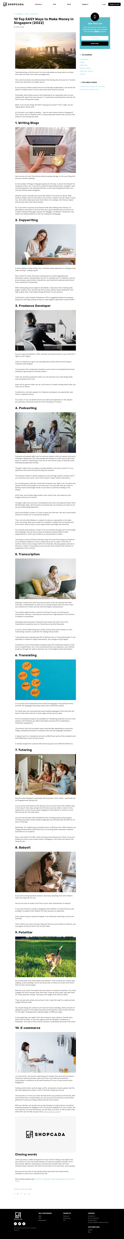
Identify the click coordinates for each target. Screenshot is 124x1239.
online (57, 1112)
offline (45, 1112)
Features (66, 1216)
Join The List (95, 23)
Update (82, 74)
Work (69, 4)
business (51, 1112)
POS (40, 1218)
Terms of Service (93, 1218)
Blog (89, 1232)
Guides (27, 14)
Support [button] (85, 4)
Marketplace (42, 1220)
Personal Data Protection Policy (98, 1222)
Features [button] (38, 4)
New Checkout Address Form (89, 89)
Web (40, 1216)
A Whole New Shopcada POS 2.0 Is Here (92, 86)
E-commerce (19, 14)
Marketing (34, 14)
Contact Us (91, 1216)
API (64, 1220)
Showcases (67, 1218)
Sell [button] (54, 4)
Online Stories (85, 68)
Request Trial (114, 4)
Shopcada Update (86, 71)
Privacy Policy (92, 1220)
